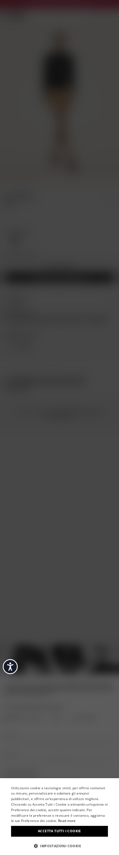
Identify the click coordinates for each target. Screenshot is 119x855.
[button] (59, 846)
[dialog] (59, 816)
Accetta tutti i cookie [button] (59, 831)
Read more (67, 820)
